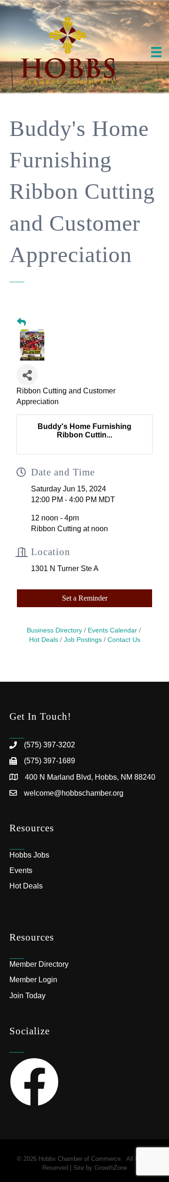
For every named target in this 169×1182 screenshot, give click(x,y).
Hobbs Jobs (29, 855)
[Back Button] (21, 322)
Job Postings (83, 639)
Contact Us (124, 639)
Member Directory (39, 964)
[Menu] (156, 52)
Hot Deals (26, 886)
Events (20, 870)
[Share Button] (27, 374)
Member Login (33, 980)
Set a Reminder (85, 598)
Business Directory (54, 630)
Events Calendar (112, 630)
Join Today (27, 996)
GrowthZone (110, 1167)
